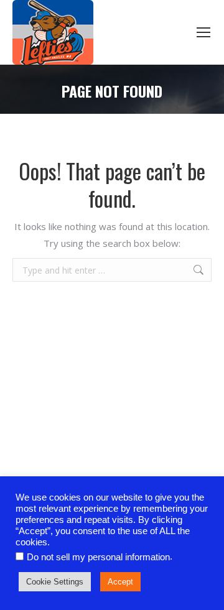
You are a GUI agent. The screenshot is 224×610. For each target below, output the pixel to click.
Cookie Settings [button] (54, 581)
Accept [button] (120, 581)
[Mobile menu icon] (203, 32)
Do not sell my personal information (98, 557)
